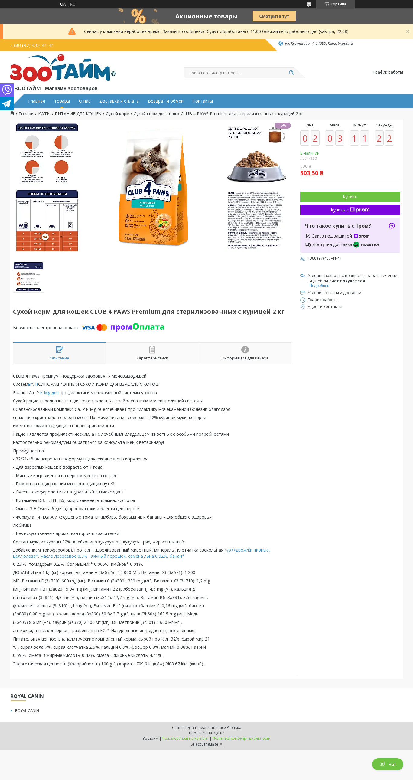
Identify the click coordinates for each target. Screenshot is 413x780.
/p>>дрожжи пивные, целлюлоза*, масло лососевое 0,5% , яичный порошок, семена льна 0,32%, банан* (141, 553)
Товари (26, 113)
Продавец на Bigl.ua (206, 733)
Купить (350, 196)
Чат (392, 764)
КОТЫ (44, 113)
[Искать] (291, 72)
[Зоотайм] (63, 69)
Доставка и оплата (119, 101)
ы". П (33, 384)
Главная (36, 101)
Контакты (203, 101)
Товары (62, 101)
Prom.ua (234, 727)
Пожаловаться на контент (185, 738)
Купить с (340, 210)
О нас (84, 101)
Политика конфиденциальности (242, 738)
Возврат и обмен (166, 101)
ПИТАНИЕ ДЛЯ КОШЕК (78, 113)
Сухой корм (117, 113)
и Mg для (49, 392)
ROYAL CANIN (27, 710)
